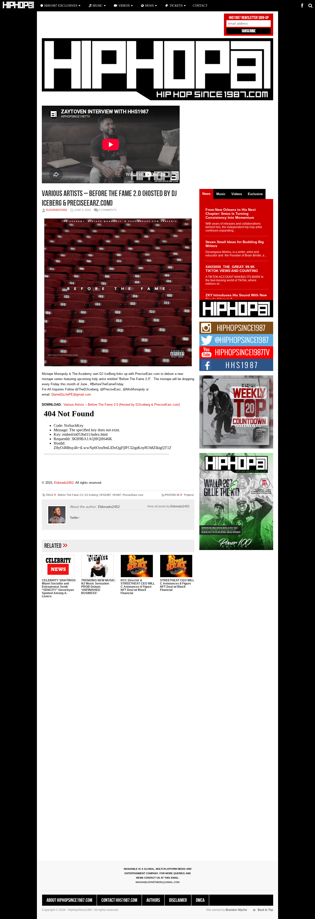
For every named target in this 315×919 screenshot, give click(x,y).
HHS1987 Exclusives (60, 5)
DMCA (200, 900)
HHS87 (116, 494)
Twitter (74, 517)
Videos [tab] (236, 194)
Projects (189, 494)
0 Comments (107, 209)
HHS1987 (105, 494)
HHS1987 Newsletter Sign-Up (248, 17)
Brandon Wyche (236, 910)
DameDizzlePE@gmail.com (71, 394)
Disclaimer (178, 900)
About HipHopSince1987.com (69, 900)
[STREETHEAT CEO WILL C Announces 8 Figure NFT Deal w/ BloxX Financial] (177, 566)
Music (98, 5)
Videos (124, 5)
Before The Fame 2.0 (70, 494)
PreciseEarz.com (133, 494)
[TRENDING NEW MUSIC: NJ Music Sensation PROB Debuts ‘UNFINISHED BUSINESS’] (98, 566)
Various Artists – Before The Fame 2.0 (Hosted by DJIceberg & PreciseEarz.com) (121, 404)
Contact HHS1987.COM (119, 900)
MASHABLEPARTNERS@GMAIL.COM (157, 882)
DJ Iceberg (91, 494)
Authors (153, 900)
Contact (200, 5)
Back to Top (265, 910)
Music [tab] (220, 194)
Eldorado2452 (56, 209)
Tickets (176, 5)
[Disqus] (118, 665)
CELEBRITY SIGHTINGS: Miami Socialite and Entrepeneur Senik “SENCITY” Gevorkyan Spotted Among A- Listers (59, 588)
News (149, 5)
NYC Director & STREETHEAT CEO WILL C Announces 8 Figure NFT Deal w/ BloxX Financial (138, 587)
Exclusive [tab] (255, 194)
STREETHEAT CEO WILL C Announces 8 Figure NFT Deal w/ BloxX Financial (177, 585)
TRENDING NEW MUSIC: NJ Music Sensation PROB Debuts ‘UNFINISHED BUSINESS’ (98, 587)
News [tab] (206, 194)
